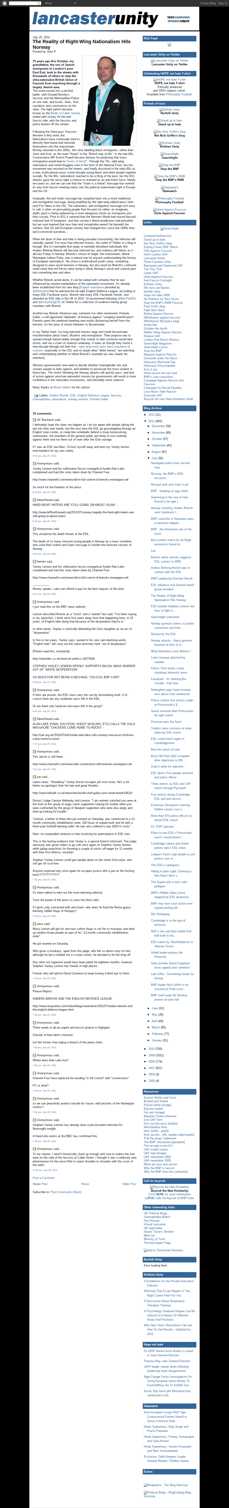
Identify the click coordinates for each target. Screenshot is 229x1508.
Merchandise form (155, 1127)
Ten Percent (151, 1220)
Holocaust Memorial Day (160, 362)
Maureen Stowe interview (160, 1116)
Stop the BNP (153, 351)
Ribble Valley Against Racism (163, 332)
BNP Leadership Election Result (172, 578)
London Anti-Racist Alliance (161, 339)
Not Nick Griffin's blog (158, 243)
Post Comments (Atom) (66, 1192)
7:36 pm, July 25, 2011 (44, 1015)
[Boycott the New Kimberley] (169, 1187)
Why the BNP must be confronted (165, 1171)
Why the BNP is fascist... (160, 1168)
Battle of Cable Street (65, 113)
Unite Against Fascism (158, 276)
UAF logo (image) (155, 1153)
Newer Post (40, 1184)
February (158, 1033)
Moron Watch (62, 387)
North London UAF (156, 254)
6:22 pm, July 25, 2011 (44, 521)
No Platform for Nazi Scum (161, 299)
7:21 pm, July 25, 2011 (44, 769)
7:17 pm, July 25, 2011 (44, 744)
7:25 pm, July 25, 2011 (44, 879)
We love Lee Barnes (157, 287)
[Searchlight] (170, 154)
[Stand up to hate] (169, 120)
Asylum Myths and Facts (160, 1097)
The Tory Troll (153, 269)
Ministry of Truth (154, 1239)
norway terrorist (78, 399)
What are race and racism (160, 1164)
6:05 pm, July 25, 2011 (44, 456)
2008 (152, 1061)
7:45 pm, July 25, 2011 (44, 1141)
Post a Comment (44, 1178)
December (159, 426)
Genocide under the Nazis (160, 358)
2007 (152, 1068)
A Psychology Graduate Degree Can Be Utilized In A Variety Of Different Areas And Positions (169, 1315)
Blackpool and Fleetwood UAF (163, 265)
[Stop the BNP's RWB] (169, 176)
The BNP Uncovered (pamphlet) (164, 1142)
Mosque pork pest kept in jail (169, 484)
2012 (152, 414)
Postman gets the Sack (166, 721)
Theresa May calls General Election (167, 1361)
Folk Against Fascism (158, 250)
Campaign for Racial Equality (162, 387)
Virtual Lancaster (155, 1224)
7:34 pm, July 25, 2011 (44, 978)
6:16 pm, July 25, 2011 (44, 492)
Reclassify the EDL (163, 634)
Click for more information (169, 1194)
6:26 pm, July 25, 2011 (44, 554)
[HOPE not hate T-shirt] (169, 79)
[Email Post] (36, 395)
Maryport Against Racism (160, 354)
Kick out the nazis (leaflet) (161, 1123)
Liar (153, 550)
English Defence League (93, 395)
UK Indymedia (153, 1228)
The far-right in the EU (158, 1145)
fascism (116, 395)
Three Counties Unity (157, 261)
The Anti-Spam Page (157, 1243)
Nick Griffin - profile (156, 1131)
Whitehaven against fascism (162, 317)
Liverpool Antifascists (158, 235)
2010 (152, 1048)
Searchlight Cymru (156, 347)
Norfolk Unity (152, 291)
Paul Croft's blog (154, 306)
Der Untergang (160, 914)
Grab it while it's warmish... (168, 766)
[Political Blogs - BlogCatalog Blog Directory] (169, 1496)
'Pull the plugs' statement (160, 1138)
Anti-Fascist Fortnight (158, 280)
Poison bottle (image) (157, 1105)
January (157, 1040)
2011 (152, 421)
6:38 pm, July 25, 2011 (44, 682)
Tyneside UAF (153, 395)
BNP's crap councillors (158, 377)
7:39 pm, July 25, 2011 (44, 1090)
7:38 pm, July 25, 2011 (44, 1065)
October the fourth (155, 328)
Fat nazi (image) (154, 1112)
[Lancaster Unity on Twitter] (169, 60)
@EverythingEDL (49, 302)
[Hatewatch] (169, 187)
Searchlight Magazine (158, 343)
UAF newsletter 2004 (157, 1157)
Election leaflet (153, 1108)
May (155, 1014)
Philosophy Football (179, 94)
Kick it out (150, 369)
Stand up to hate (154, 239)
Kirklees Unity (153, 284)
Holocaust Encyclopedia (159, 365)
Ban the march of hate (165, 749)
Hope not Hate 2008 (157, 295)
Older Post (129, 1184)
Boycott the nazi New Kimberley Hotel (168, 399)
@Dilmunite (40, 291)
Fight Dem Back (154, 310)
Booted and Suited (156, 1101)
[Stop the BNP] (169, 165)
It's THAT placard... (163, 826)
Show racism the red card (160, 373)
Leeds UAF (151, 273)
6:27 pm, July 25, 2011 (44, 594)
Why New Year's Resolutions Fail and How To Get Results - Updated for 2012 (168, 1329)
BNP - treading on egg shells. (170, 491)
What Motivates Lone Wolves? (171, 651)
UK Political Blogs (155, 1213)
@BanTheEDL (127, 298)
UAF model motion (156, 1149)
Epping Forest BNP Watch (161, 247)
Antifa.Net (150, 325)
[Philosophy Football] (169, 198)
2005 (152, 1080)
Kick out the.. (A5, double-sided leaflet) (169, 1134)
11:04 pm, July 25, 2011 (45, 1170)
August (157, 451)
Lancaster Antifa (154, 258)
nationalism (59, 399)
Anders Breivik (58, 395)
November (159, 432)
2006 (152, 1074)
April (155, 1021)
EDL (73, 395)
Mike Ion (149, 1235)
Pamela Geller (99, 399)
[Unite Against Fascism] (169, 209)
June (155, 1008)
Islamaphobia (41, 399)
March (156, 1027)
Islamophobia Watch (157, 1217)
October (157, 439)
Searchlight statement (165, 617)
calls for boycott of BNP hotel (169, 1198)
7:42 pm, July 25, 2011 (44, 1112)
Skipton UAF (152, 336)
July (155, 458)
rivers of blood (77, 161)
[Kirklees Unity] (169, 143)
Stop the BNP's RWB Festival (163, 302)
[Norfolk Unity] (169, 109)
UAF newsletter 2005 (157, 1160)
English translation (92, 287)
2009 (152, 1055)
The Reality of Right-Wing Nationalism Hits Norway (82, 44)
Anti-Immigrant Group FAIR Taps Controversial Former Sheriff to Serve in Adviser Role (165, 1416)
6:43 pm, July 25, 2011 (44, 711)
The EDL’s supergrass (165, 865)
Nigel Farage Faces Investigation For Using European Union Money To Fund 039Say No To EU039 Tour (168, 1381)
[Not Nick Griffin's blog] (169, 131)
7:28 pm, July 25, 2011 (44, 916)
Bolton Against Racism (158, 313)
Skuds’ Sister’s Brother (159, 1231)
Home (85, 1184)
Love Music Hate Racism (160, 391)
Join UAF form (153, 1119)
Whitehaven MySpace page (161, 321)
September (159, 445)
